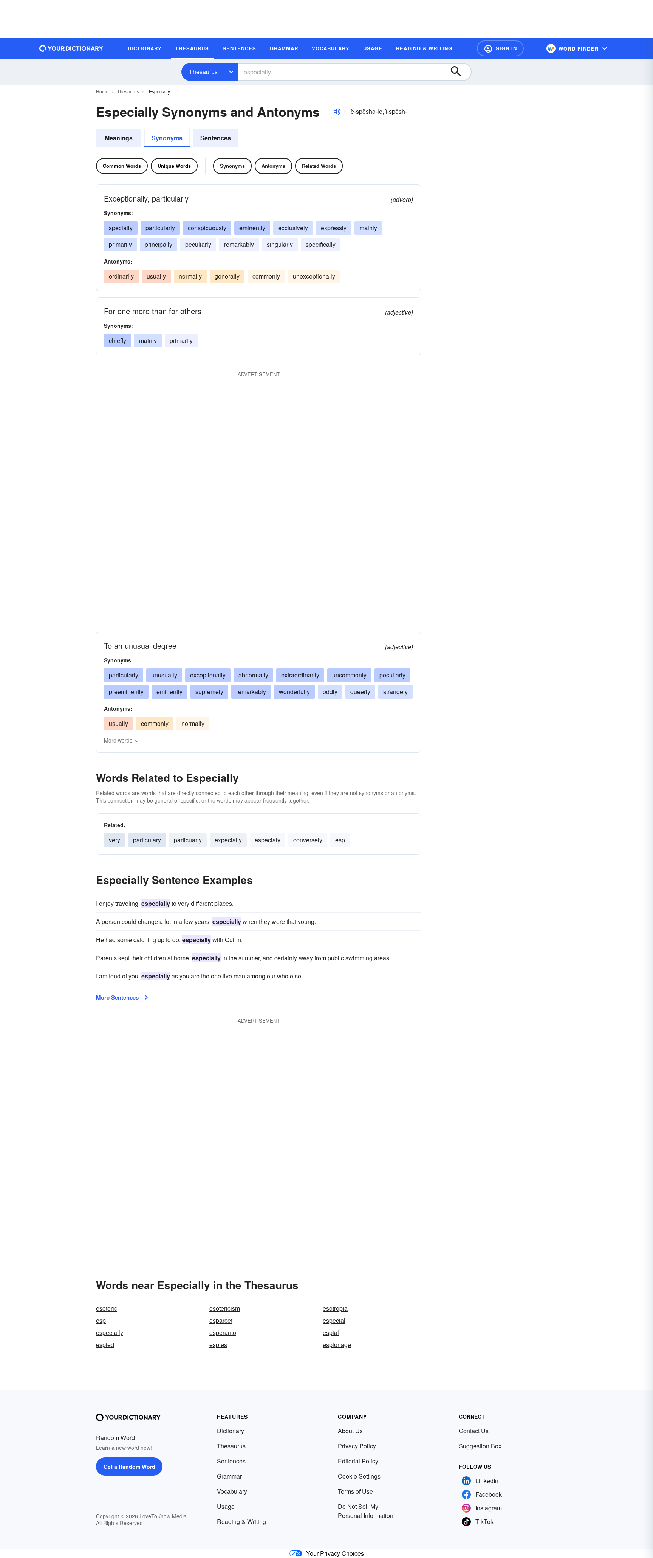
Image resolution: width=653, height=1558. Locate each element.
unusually (164, 675)
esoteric (106, 1308)
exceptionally (208, 675)
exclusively (293, 227)
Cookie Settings (359, 1476)
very (114, 840)
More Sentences (117, 997)
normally (190, 276)
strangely (395, 691)
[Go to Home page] (71, 48)
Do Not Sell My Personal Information (365, 1511)
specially (121, 227)
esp (340, 840)
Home (102, 91)
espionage (337, 1344)
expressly (334, 227)
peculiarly (198, 244)
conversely (307, 840)
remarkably (239, 244)
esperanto (222, 1332)
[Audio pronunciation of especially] (337, 111)
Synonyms (167, 137)
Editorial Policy (358, 1461)
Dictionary (230, 1430)
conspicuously (207, 227)
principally (158, 244)
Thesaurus (203, 71)
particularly (160, 227)
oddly (330, 691)
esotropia (335, 1308)
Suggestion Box (480, 1446)
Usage (226, 1506)
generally (227, 276)
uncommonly (349, 675)
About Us (350, 1430)
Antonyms (273, 165)
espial (331, 1332)
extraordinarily (300, 675)
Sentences (215, 137)
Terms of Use (355, 1491)
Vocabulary (232, 1491)
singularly (280, 244)
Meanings (119, 137)
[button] (500, 48)
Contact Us (474, 1430)
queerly (360, 691)
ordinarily (121, 276)
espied (105, 1344)
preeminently (126, 691)
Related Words (319, 165)
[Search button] (459, 72)
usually (156, 276)
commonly (266, 276)
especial (334, 1320)
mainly (368, 227)
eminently (252, 227)
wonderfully (294, 691)
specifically (321, 244)
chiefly (117, 340)
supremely (209, 691)
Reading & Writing (241, 1521)
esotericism (224, 1308)
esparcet (220, 1320)
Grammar (229, 1476)
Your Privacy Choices (335, 1553)
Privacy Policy (357, 1446)
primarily (120, 244)
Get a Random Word (129, 1466)
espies (218, 1344)
